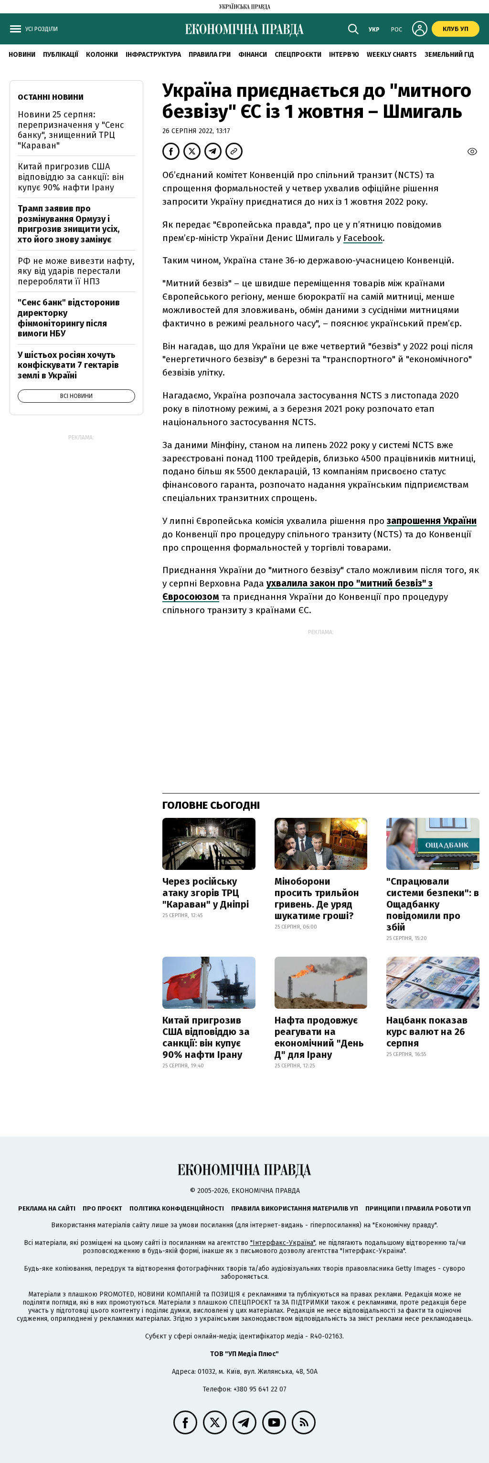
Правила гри (210, 55)
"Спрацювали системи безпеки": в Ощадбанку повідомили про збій (432, 904)
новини (22, 55)
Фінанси (252, 55)
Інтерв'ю (344, 55)
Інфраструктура (153, 55)
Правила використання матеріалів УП (294, 1208)
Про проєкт (102, 1208)
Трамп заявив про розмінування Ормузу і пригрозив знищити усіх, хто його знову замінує (68, 224)
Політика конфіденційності (176, 1208)
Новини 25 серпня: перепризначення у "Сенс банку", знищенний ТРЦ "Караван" (71, 130)
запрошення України (432, 520)
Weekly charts (392, 55)
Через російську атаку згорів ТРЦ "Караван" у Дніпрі (205, 893)
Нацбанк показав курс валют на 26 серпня (427, 1031)
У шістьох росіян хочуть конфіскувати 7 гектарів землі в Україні (68, 365)
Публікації (60, 55)
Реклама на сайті (46, 1208)
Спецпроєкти (298, 55)
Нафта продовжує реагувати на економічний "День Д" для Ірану (319, 1037)
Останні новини (51, 97)
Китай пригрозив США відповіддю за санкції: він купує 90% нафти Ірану (206, 1037)
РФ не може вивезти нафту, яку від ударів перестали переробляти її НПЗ (76, 271)
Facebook (363, 237)
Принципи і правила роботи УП (418, 1208)
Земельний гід (449, 55)
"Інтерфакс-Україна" (282, 1243)
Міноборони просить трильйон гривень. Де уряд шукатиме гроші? (317, 898)
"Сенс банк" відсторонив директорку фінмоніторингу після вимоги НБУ (69, 318)
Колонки (102, 55)
